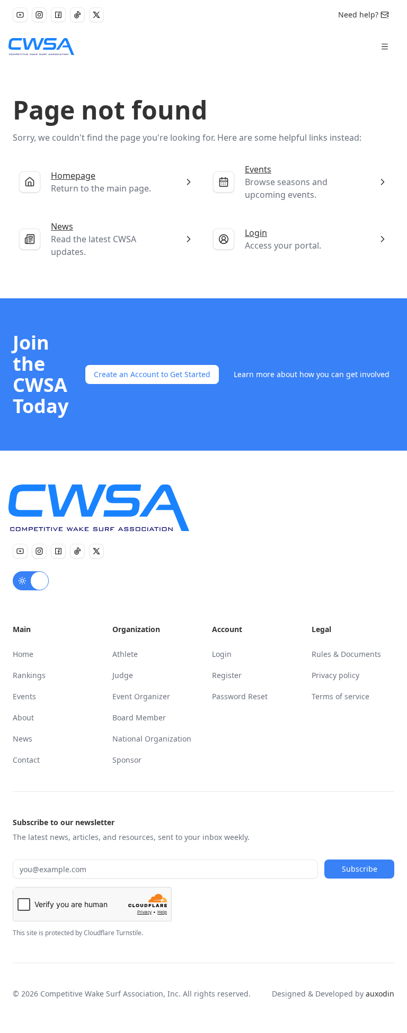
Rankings (29, 675)
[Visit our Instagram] (39, 14)
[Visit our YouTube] (20, 14)
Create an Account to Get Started (152, 374)
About (23, 717)
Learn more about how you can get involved (312, 374)
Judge (122, 675)
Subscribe (359, 869)
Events (24, 696)
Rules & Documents (346, 654)
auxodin (380, 994)
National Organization (151, 739)
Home (23, 654)
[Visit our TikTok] (77, 14)
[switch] (31, 580)
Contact (26, 760)
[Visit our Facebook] (58, 14)
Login (222, 654)
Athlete (125, 654)
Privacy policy (335, 675)
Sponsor (126, 760)
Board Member (139, 717)
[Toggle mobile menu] (384, 46)
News (22, 739)
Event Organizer (141, 696)
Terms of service (340, 696)
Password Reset (240, 696)
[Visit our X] (96, 14)
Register (227, 675)
